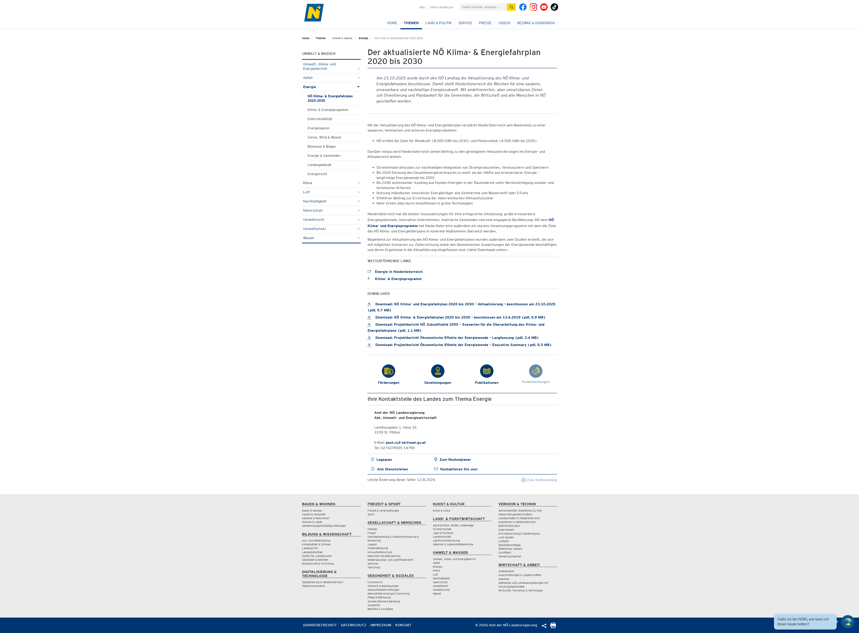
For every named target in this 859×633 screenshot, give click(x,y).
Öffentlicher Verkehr (510, 548)
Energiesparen (319, 128)
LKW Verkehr (506, 537)
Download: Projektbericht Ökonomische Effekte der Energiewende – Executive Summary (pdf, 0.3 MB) (463, 345)
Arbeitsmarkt (506, 571)
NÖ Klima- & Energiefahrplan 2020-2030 (330, 98)
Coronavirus (375, 582)
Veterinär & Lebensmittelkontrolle (453, 544)
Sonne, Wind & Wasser (325, 137)
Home (392, 23)
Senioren (373, 563)
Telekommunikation (313, 586)
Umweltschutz (314, 229)
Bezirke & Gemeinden (536, 23)
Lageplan (384, 459)
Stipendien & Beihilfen (315, 559)
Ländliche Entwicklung (446, 540)
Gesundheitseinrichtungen (383, 589)
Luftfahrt (503, 541)
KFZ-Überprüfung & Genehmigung (519, 533)
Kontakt (403, 625)
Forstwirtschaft (442, 529)
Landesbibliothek (312, 552)
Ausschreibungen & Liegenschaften (519, 575)
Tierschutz (374, 567)
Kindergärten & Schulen (316, 544)
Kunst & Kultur (442, 510)
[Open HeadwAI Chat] (848, 622)
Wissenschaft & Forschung (318, 563)
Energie (363, 38)
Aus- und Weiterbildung (316, 540)
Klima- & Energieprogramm (328, 110)
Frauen (372, 533)
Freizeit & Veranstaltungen (383, 510)
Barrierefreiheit (320, 625)
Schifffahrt (504, 552)
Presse (485, 23)
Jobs (421, 7)
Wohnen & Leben (312, 522)
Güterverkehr (506, 529)
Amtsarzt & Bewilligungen (383, 586)
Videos (504, 23)
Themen (411, 23)
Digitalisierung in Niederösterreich (322, 582)
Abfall (308, 78)
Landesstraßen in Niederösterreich (519, 518)
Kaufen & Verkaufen (314, 514)
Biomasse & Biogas (322, 146)
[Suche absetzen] (511, 7)
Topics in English (441, 7)
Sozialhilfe (374, 605)
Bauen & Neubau (312, 510)
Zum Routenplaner (455, 459)
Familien (372, 529)
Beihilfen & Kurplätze (380, 609)
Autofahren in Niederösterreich (517, 522)
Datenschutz (353, 625)
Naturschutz (313, 210)
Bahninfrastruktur (509, 525)
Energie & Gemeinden (324, 156)
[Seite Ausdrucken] (553, 627)
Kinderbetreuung (378, 548)
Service (465, 23)
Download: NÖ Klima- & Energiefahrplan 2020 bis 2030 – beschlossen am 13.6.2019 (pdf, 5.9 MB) (460, 317)
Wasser (309, 238)
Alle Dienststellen (392, 469)
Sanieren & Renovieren (315, 518)
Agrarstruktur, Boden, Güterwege (453, 525)
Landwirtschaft (442, 536)
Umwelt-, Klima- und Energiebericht (319, 66)
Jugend (372, 544)
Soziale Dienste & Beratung (384, 601)
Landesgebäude (319, 165)
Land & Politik (438, 23)
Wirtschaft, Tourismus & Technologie (520, 590)
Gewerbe (503, 579)
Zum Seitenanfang (541, 480)
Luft (306, 192)
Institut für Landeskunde (317, 556)
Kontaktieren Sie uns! (459, 469)
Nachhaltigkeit (315, 201)
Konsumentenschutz (380, 552)
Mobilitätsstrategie (509, 545)
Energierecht (317, 174)
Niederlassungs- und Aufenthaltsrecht (390, 559)
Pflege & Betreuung (379, 597)
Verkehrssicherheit (509, 556)
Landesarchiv (310, 548)
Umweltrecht (313, 219)
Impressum (380, 625)
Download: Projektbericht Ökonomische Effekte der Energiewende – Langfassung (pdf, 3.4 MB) (456, 338)
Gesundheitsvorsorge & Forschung (389, 593)
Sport (371, 514)
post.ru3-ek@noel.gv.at (406, 442)
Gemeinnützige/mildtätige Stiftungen (324, 525)
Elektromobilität (320, 119)
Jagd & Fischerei (443, 533)
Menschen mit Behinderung (384, 556)
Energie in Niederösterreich (398, 272)
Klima (307, 183)
